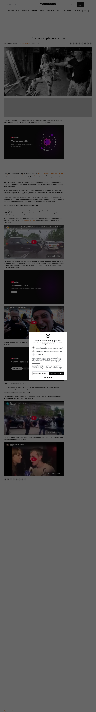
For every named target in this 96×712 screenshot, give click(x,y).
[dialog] (48, 356)
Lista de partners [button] (36, 363)
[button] (48, 354)
